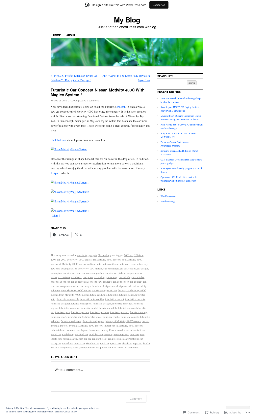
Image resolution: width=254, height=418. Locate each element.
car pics (109, 273)
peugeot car (80, 338)
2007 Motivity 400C (72, 259)
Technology (104, 255)
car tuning (112, 277)
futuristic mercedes (69, 308)
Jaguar (84, 330)
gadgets (93, 255)
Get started (159, 4)
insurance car (73, 330)
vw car (75, 347)
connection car (125, 281)
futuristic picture (80, 312)
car (104, 268)
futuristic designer (60, 303)
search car (79, 343)
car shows (76, 277)
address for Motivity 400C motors (103, 259)
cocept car (56, 281)
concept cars (95, 281)
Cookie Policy (70, 411)
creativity (82, 255)
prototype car (119, 338)
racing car (56, 343)
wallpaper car (87, 347)
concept (120, 107)
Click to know (58, 140)
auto (99, 264)
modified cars (96, 334)
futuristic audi (126, 294)
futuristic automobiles (92, 299)
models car (67, 334)
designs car (122, 286)
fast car (121, 290)
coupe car (65, 286)
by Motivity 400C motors (88, 268)
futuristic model (89, 308)
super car (137, 343)
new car (108, 334)
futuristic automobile (68, 299)
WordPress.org (168, 201)
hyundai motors (59, 325)
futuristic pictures (99, 312)
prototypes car (134, 338)
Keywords (94, 330)
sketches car (92, 343)
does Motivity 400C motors (76, 290)
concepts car (109, 281)
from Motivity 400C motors (74, 294)
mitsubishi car (137, 330)
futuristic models (108, 308)
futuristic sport (58, 317)
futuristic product (119, 312)
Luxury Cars (107, 330)
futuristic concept (114, 299)
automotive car (128, 264)
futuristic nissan (126, 308)
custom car (77, 286)
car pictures (133, 273)
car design (142, 268)
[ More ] (55, 215)
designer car (109, 286)
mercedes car (122, 330)
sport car (104, 343)
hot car (145, 321)
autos (139, 264)
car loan (76, 273)
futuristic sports (75, 317)
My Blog (127, 19)
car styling (99, 277)
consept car (140, 281)
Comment (136, 398)
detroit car (134, 286)
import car (109, 325)
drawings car (98, 290)
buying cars (67, 268)
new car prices (121, 334)
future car (95, 294)
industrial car (57, 330)
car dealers (113, 268)
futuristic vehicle (130, 317)
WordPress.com (168, 196)
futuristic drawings (122, 303)
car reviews (64, 277)
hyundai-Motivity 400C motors (86, 325)
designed (56, 173)
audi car (91, 264)
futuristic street (93, 317)
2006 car (138, 255)
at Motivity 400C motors (72, 264)
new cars (134, 334)
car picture (119, 273)
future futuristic (109, 294)
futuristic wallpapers (93, 321)
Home (57, 35)
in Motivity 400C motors (129, 325)
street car (127, 343)
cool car (55, 286)
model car (56, 334)
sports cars (115, 343)
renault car (67, 343)
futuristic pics (62, 312)
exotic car (112, 290)
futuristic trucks (111, 317)
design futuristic (92, 286)
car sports (88, 277)
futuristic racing (138, 312)
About (70, 35)
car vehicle (124, 277)
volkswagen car (63, 347)
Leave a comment (89, 100)
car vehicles (138, 277)
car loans (86, 273)
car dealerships (128, 268)
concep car (68, 281)
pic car (91, 338)
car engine (56, 273)
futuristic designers (81, 303)
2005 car (128, 255)
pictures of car (103, 338)
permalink (133, 347)
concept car (81, 281)
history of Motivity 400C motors (123, 321)
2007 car (55, 259)
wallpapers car (103, 347)
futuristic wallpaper (71, 321)
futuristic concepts (135, 299)
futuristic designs (102, 303)
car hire (67, 273)
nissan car (68, 338)
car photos (98, 273)
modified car (81, 334)
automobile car (110, 264)
